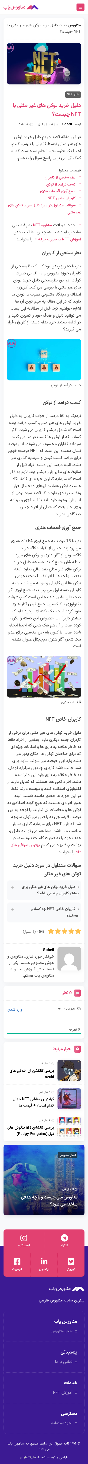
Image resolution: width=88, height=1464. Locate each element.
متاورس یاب (71, 25)
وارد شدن (15, 1010)
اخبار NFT (73, 94)
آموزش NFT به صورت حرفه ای (57, 239)
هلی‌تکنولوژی (28, 1457)
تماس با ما (64, 1362)
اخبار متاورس (68, 1155)
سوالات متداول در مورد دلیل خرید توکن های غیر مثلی (44, 209)
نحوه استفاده (62, 1423)
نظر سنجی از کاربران (60, 177)
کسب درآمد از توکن (61, 184)
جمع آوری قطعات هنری (58, 191)
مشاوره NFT (42, 225)
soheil (67, 124)
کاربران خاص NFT (62, 198)
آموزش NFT (63, 1393)
